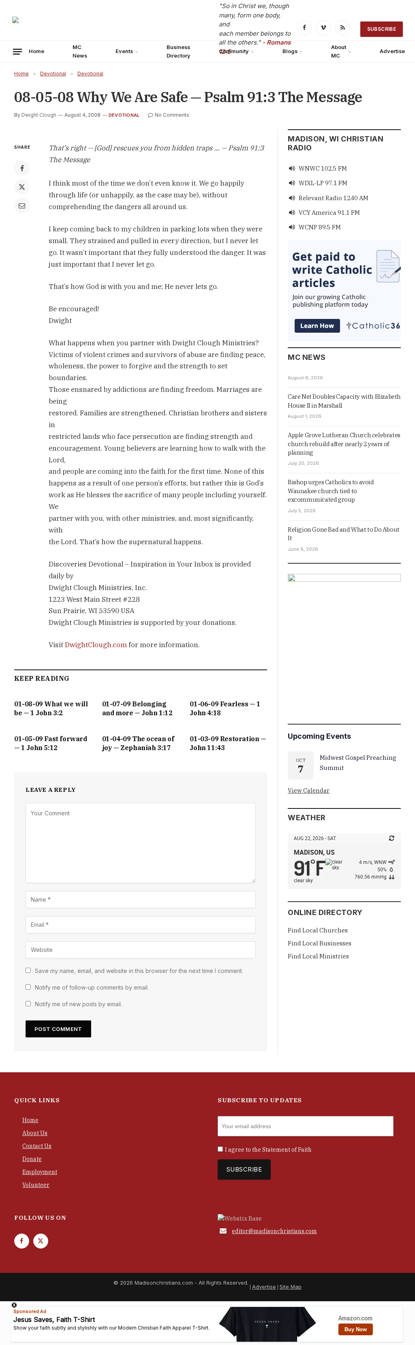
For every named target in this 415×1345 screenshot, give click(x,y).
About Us (34, 1133)
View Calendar (308, 790)
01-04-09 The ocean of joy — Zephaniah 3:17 (138, 743)
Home (36, 51)
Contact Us (36, 1146)
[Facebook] (22, 168)
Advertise (264, 1286)
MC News (80, 51)
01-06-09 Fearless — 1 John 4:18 (225, 708)
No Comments (172, 115)
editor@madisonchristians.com (274, 1231)
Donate (32, 1159)
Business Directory (178, 51)
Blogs (289, 51)
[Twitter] (22, 187)
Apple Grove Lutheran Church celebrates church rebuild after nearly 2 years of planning (344, 443)
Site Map (291, 1286)
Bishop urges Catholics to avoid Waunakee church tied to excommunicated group (331, 490)
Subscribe (381, 29)
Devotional (124, 115)
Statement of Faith (287, 1149)
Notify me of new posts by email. (78, 1004)
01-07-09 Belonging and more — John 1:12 (137, 708)
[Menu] (17, 51)
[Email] (22, 205)
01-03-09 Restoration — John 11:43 (228, 743)
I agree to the (268, 1149)
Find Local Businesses (319, 943)
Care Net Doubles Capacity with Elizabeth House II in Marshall (344, 401)
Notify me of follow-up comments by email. (92, 987)
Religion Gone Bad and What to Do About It (344, 534)
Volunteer (35, 1185)
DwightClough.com (96, 644)
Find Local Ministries (318, 956)
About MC (338, 51)
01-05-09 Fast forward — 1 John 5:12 (50, 743)
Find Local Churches (318, 930)
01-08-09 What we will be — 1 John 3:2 (51, 708)
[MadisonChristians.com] (83, 29)
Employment (39, 1172)
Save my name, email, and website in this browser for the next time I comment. (139, 970)
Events (124, 51)
